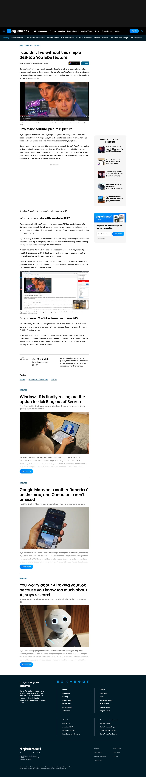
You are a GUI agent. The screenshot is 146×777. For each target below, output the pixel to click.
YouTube (54, 379)
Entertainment (67, 707)
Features (22, 379)
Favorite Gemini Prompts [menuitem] (119, 38)
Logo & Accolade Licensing (71, 734)
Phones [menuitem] (53, 31)
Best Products (104, 704)
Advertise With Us (68, 727)
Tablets (102, 690)
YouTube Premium (68, 72)
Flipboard (88, 682)
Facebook (58, 682)
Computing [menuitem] (42, 31)
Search (142, 31)
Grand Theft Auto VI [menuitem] (18, 38)
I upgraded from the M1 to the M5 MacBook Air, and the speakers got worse (114, 187)
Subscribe (118, 234)
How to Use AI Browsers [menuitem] (84, 38)
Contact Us (66, 723)
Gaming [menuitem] (61, 31)
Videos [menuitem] (117, 31)
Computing (66, 693)
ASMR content (55, 69)
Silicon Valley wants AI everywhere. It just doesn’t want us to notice (114, 175)
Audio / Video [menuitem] (86, 31)
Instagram (62, 682)
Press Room (116, 752)
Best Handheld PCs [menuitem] (67, 38)
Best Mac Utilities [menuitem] (53, 38)
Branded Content (105, 723)
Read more (26, 471)
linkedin (33, 365)
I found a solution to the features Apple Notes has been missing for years (113, 162)
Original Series (105, 711)
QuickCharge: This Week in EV (38, 379)
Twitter (67, 682)
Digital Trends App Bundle (108, 734)
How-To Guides (105, 707)
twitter (37, 365)
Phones (64, 690)
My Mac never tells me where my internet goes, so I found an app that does (114, 200)
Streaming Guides (106, 700)
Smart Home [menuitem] (107, 31)
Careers (96, 748)
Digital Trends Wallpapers (108, 727)
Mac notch (56, 256)
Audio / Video (67, 700)
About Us (65, 720)
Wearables (103, 693)
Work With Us (98, 752)
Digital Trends (14, 33)
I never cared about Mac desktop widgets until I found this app (114, 149)
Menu (3, 31)
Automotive (66, 711)
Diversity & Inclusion (100, 756)
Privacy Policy (101, 238)
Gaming (65, 697)
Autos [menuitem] (97, 31)
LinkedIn (84, 682)
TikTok (75, 682)
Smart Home (66, 704)
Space (102, 697)
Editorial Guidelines (68, 730)
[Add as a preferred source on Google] (74, 63)
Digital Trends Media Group (31, 768)
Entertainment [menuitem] (73, 31)
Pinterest (79, 682)
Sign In (134, 31)
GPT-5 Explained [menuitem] (136, 38)
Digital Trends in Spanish (108, 730)
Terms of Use (98, 760)
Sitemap (115, 756)
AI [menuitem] (35, 31)
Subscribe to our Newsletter (109, 720)
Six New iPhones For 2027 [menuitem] (36, 38)
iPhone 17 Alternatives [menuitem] (101, 38)
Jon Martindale (25, 63)
